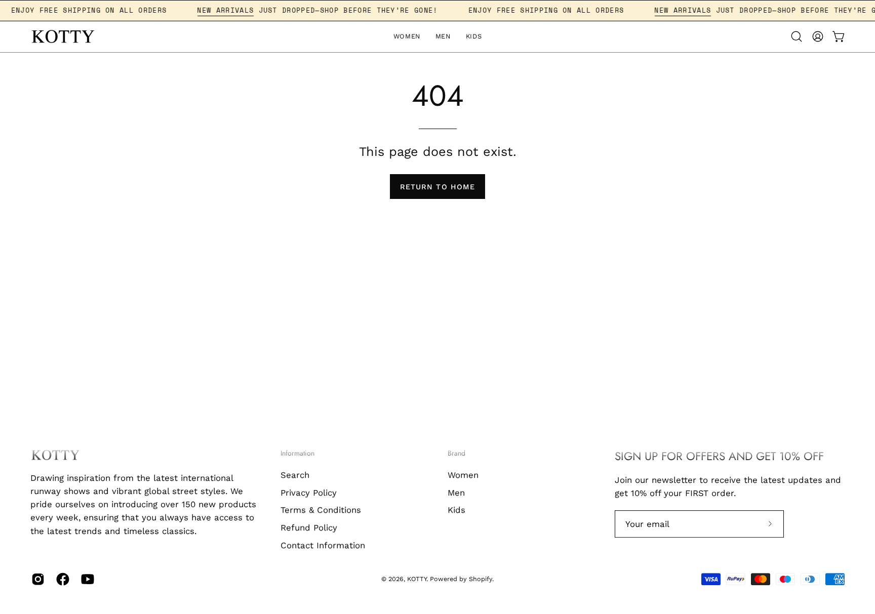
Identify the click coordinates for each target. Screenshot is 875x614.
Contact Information (323, 545)
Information (297, 453)
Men (456, 492)
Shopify (480, 579)
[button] (796, 36)
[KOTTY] (63, 37)
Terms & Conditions (321, 510)
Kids (456, 510)
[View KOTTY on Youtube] (86, 579)
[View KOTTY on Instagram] (36, 579)
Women (463, 475)
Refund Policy (309, 527)
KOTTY (416, 579)
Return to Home (437, 187)
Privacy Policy (309, 492)
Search (295, 475)
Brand (456, 453)
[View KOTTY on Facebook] (61, 579)
